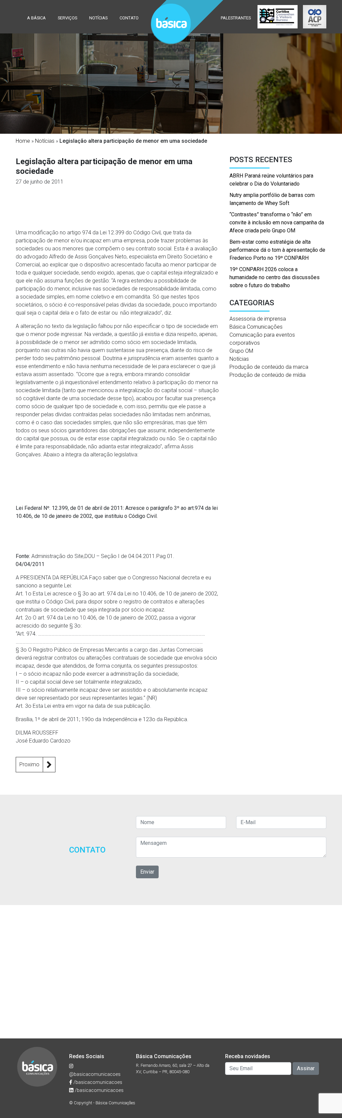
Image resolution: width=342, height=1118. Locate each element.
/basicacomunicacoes (97, 1082)
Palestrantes (236, 17)
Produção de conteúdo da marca (268, 367)
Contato (129, 17)
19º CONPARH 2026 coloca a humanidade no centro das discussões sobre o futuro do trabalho (274, 277)
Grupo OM (241, 351)
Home (23, 141)
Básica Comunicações (256, 327)
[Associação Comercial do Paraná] (314, 16)
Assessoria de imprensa (257, 319)
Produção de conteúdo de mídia (267, 375)
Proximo (29, 764)
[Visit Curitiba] (278, 16)
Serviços (67, 17)
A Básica (36, 17)
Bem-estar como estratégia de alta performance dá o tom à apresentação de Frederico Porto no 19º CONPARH (277, 250)
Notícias (98, 17)
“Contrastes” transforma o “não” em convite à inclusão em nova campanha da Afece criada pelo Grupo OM (276, 222)
